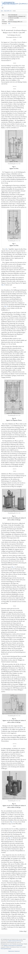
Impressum (17, 951)
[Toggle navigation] (2, 7)
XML (9, 23)
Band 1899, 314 (7, 10)
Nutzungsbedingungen (6, 948)
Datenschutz (11, 951)
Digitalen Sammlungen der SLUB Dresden (13, 945)
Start (2, 10)
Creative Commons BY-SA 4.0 (14, 940)
